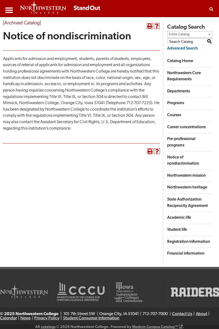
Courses (174, 115)
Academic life (179, 218)
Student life (177, 230)
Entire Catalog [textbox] (179, 34)
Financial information (185, 254)
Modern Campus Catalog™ (155, 327)
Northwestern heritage (187, 188)
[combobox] (189, 34)
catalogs (48, 327)
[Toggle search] (211, 8)
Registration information (188, 242)
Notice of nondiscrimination (183, 161)
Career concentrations (186, 127)
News (25, 318)
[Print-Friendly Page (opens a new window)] (150, 26)
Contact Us (182, 314)
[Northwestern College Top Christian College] (60, 9)
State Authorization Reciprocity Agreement (187, 203)
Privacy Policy (47, 318)
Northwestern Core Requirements (184, 76)
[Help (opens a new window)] (157, 26)
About (201, 314)
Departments (178, 91)
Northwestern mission (186, 176)
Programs (175, 103)
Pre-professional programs (181, 142)
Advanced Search (182, 49)
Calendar (8, 318)
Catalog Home (180, 61)
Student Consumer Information (91, 318)
